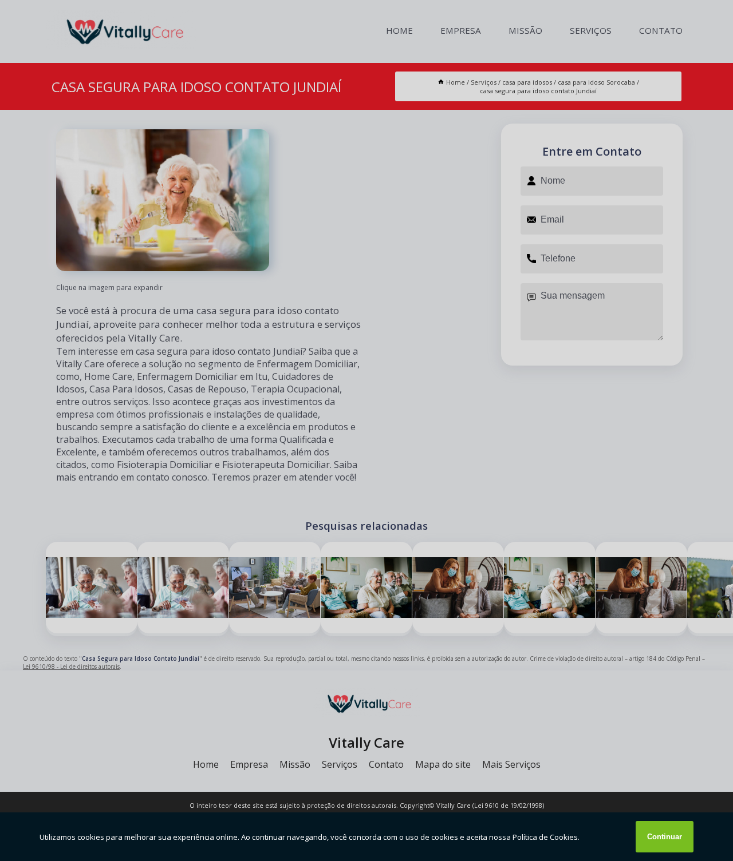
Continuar (664, 836)
